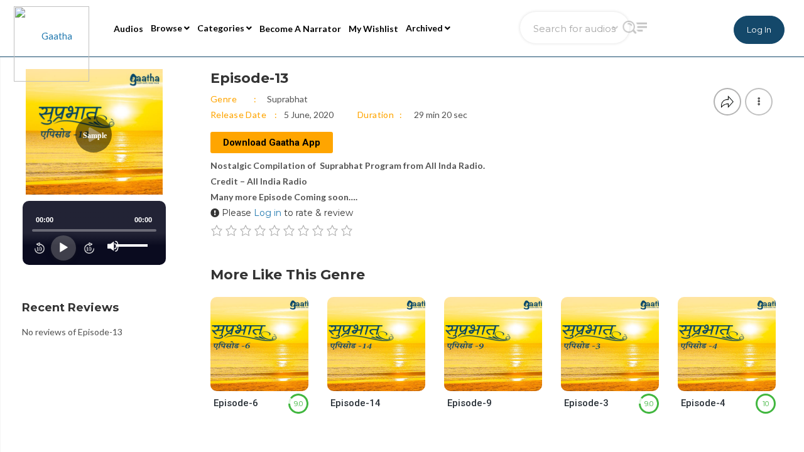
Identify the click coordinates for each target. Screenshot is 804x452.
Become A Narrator (300, 28)
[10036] (387, 379)
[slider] (133, 235)
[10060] (270, 379)
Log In (759, 29)
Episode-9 (469, 403)
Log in (267, 212)
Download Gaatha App (271, 142)
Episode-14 (355, 403)
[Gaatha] (50, 28)
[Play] (63, 248)
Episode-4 (703, 403)
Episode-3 (586, 403)
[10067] (620, 379)
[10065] (737, 379)
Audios (128, 28)
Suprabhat (287, 99)
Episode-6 (236, 403)
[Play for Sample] (246, 378)
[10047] (504, 379)
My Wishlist (373, 28)
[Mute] (113, 246)
